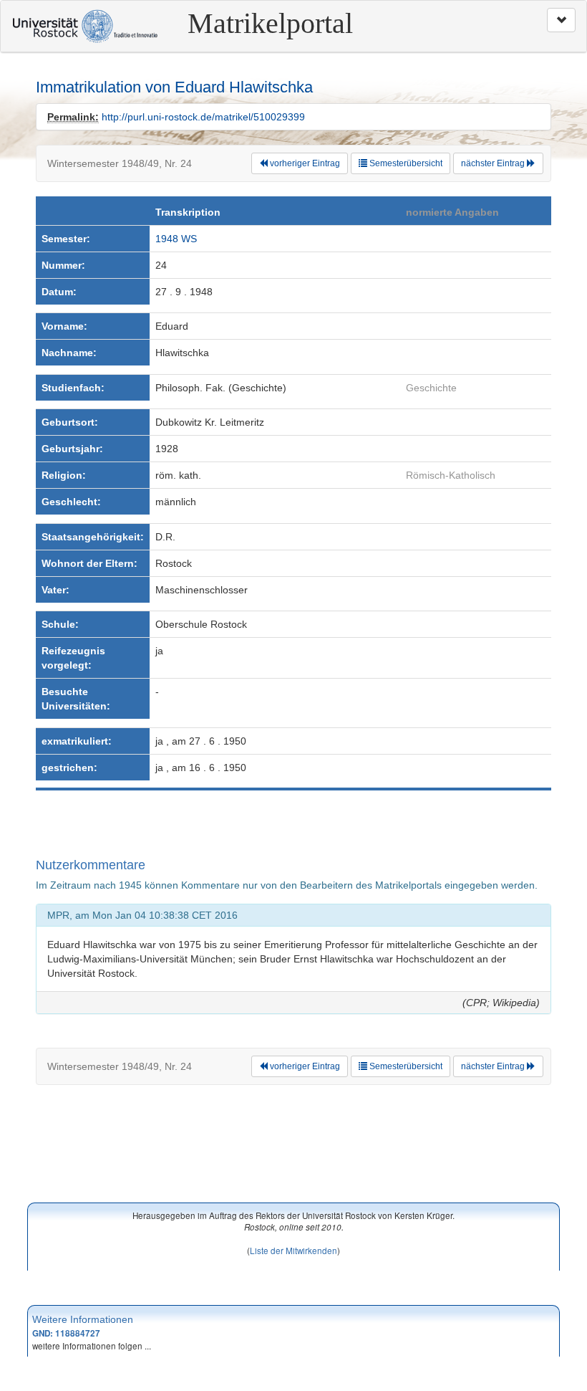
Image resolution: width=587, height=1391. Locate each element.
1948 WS (176, 238)
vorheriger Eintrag (304, 163)
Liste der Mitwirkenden (293, 1250)
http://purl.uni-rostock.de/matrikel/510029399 (203, 117)
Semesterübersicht (404, 163)
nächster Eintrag (494, 163)
